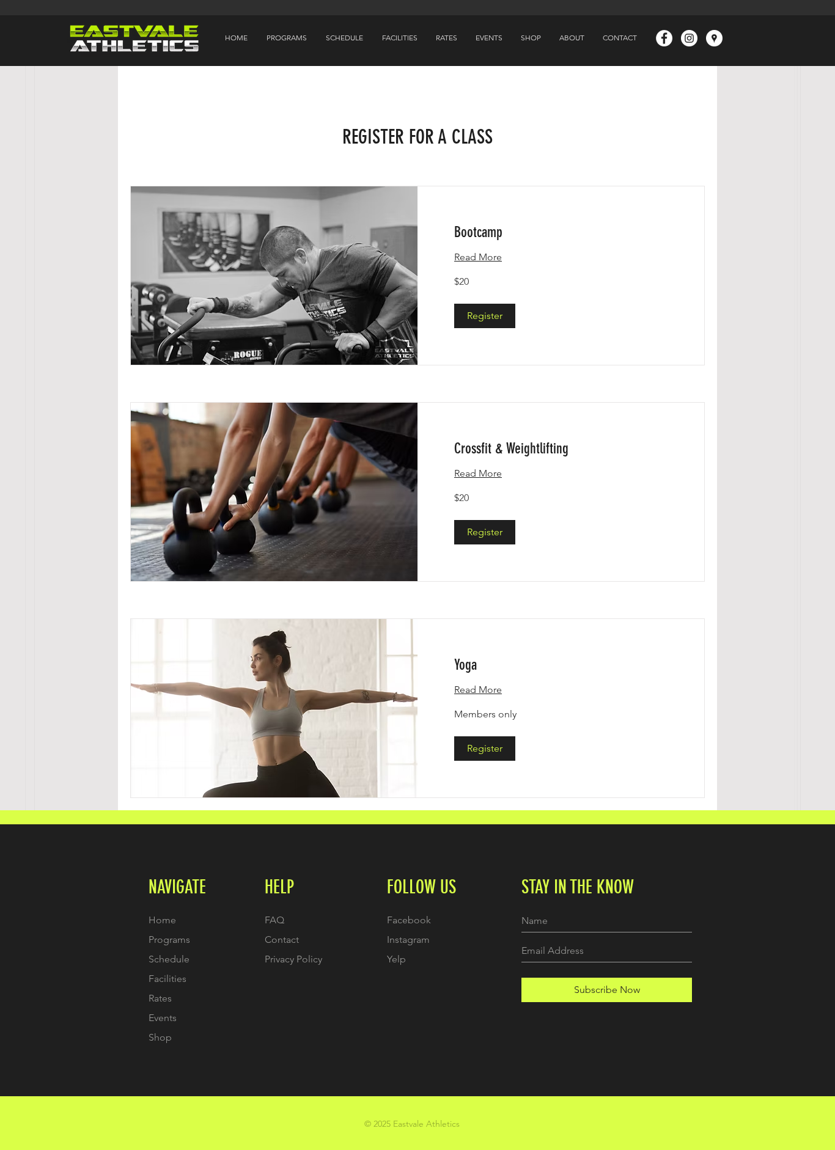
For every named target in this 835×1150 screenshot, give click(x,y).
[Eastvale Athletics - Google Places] (714, 38)
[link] (561, 233)
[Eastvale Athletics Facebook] (664, 38)
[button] (484, 316)
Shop (160, 1037)
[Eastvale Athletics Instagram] (689, 38)
